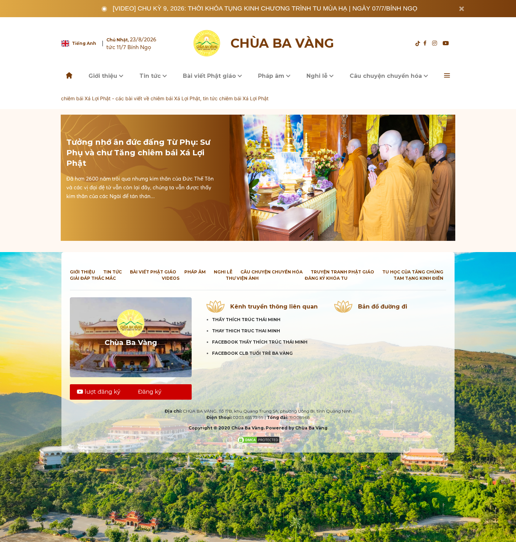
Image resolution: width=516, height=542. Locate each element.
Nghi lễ (317, 76)
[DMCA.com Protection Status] (258, 439)
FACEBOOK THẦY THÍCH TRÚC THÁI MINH (259, 342)
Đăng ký (149, 391)
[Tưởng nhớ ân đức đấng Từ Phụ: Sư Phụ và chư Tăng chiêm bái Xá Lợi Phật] (342, 178)
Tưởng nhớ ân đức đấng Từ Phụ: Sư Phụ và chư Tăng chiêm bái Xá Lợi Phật (138, 152)
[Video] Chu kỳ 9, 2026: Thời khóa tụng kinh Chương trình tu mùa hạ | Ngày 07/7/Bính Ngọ (265, 8)
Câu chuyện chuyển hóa (387, 76)
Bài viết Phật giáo (210, 76)
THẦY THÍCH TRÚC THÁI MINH (246, 319)
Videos (170, 278)
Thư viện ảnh (242, 278)
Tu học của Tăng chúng (412, 272)
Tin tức (151, 76)
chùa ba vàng (282, 43)
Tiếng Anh (84, 43)
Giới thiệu (103, 76)
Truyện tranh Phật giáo (342, 272)
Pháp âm (272, 76)
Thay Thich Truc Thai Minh (246, 330)
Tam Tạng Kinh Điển (418, 278)
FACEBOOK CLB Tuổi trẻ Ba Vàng (252, 353)
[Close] (462, 9)
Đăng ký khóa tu (326, 278)
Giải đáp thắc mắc (93, 278)
